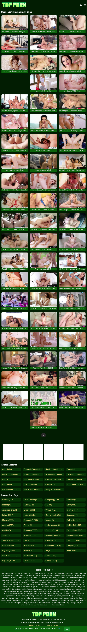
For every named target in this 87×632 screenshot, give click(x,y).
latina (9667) (7, 515)
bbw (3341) (71, 505)
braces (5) (49, 520)
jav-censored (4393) (10, 540)
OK (66, 629)
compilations (50, 484)
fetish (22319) (30, 515)
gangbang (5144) (52, 500)
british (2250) (50, 556)
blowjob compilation (53, 474)
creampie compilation (32, 469)
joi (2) (47, 551)
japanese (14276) (9, 510)
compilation (7, 469)
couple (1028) (29, 561)
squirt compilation (74, 479)
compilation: (7, 484)
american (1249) (30, 535)
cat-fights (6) (29, 540)
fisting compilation (31, 474)
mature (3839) (8, 520)
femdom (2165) (51, 530)
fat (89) (48, 505)
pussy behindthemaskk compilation (54, 490)
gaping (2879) (51, 561)
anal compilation (30, 484)
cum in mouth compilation (11, 490)
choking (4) (6, 530)
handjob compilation (53, 469)
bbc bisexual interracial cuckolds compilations (33, 479)
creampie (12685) (31, 520)
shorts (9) (28, 525)
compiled (71, 469)
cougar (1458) (8, 545)
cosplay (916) (72, 545)
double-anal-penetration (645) (76, 535)
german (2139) (73, 510)
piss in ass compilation (33, 490)
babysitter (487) (73, 520)
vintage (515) (50, 510)
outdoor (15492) (73, 540)
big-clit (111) (72, 551)
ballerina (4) (71, 500)
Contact (31, 625)
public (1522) (29, 505)
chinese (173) (7, 500)
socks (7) (6, 535)
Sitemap (56, 625)
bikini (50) (28, 551)
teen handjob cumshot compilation (76, 484)
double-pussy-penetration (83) (54, 535)
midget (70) (6, 505)
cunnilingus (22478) (53, 545)
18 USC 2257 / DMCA (43, 625)
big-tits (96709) (8, 561)
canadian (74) (72, 515)
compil (5, 479)
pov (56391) (29, 545)
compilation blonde (53, 479)
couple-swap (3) (30, 500)
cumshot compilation (75, 474)
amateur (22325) (30, 530)
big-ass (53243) (8, 551)
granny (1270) (8, 525)
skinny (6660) (29, 510)
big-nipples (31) (30, 556)
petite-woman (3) (52, 525)
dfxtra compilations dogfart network (11, 474)
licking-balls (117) (74, 525)
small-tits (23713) (9, 556)
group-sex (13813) (74, 530)
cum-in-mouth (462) (53, 515)
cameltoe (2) (50, 540)
